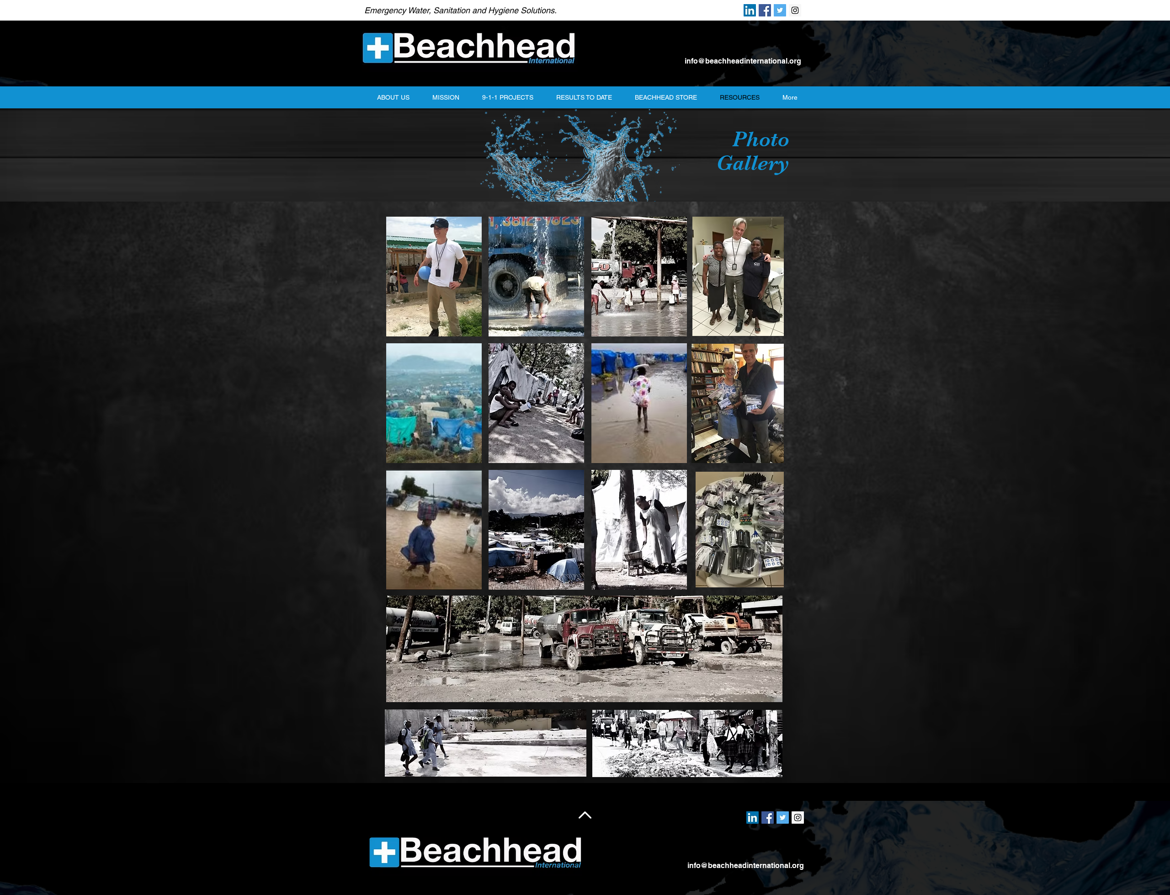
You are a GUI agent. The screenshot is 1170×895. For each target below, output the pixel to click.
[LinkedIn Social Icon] (750, 10)
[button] (434, 276)
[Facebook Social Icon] (765, 10)
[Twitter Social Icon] (780, 10)
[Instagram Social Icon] (795, 10)
